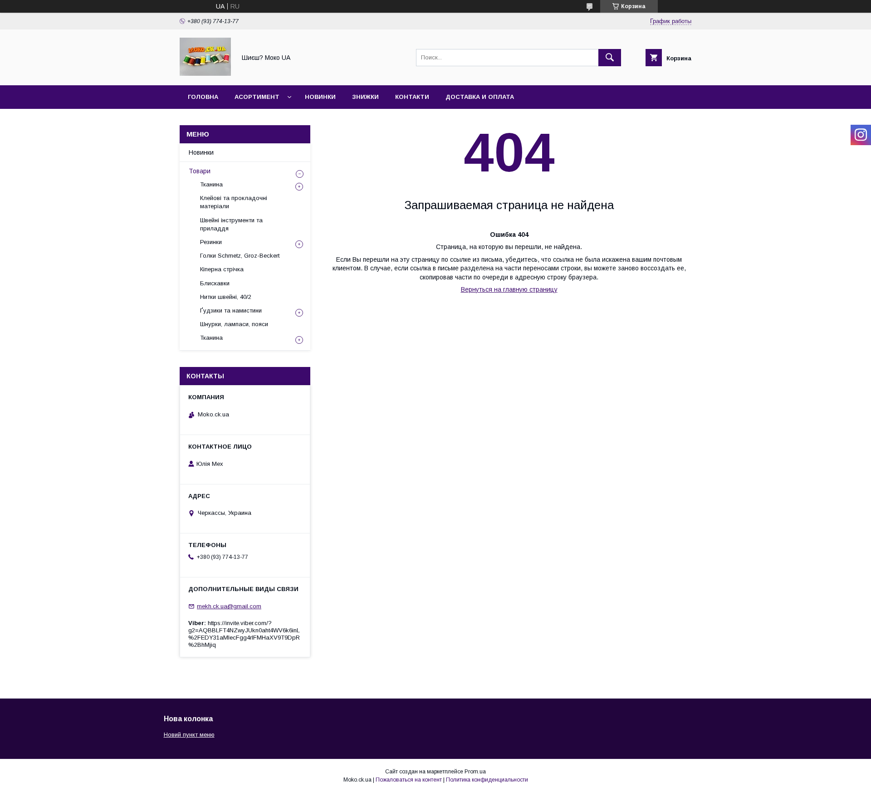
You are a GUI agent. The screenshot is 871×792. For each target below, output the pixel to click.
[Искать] (609, 57)
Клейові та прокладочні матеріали (233, 202)
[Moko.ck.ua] (205, 73)
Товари (199, 171)
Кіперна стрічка (222, 269)
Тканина (211, 184)
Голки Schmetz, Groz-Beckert (239, 255)
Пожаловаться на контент (409, 780)
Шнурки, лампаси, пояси (234, 324)
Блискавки (215, 283)
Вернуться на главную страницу (509, 289)
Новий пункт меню (189, 734)
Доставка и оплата (479, 96)
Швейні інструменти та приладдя (231, 224)
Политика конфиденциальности (487, 780)
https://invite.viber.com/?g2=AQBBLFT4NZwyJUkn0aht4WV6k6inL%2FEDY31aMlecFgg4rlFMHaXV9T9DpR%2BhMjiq (244, 634)
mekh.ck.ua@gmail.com (229, 606)
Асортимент (257, 96)
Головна (203, 96)
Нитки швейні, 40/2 (225, 296)
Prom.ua (475, 771)
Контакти (412, 96)
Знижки (365, 96)
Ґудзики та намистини (231, 310)
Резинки (211, 242)
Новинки (320, 96)
